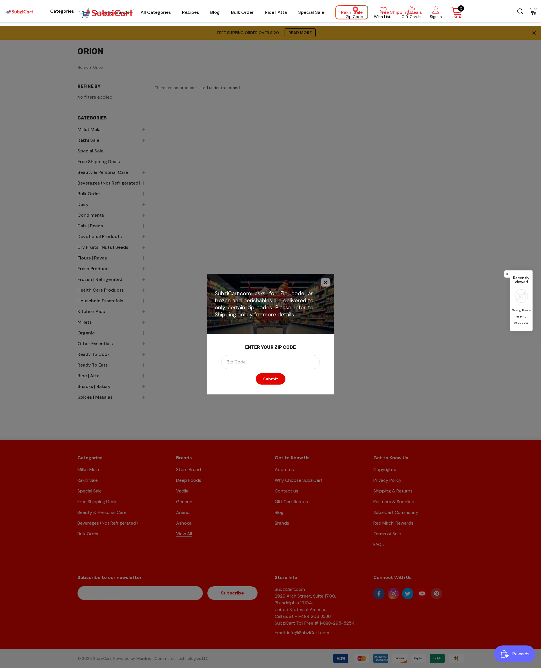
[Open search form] (519, 11)
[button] (325, 282)
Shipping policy (234, 314)
